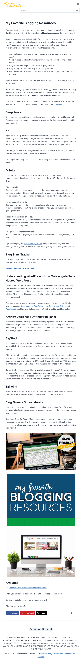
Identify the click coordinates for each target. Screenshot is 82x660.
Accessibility (70, 654)
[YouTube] (39, 629)
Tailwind (11, 386)
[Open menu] (78, 4)
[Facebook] (30, 629)
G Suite (11, 170)
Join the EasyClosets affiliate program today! (28, 588)
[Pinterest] (35, 629)
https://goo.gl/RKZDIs (33, 244)
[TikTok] (51, 629)
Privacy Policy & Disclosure (51, 654)
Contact (41, 657)
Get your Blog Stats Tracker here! (20, 268)
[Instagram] (43, 629)
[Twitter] (47, 629)
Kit (8, 130)
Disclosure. (58, 104)
